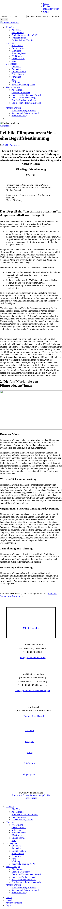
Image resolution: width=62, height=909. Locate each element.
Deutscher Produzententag (23, 877)
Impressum (17, 795)
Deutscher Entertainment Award (26, 874)
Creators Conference (21, 871)
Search (4, 20)
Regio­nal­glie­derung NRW (23, 864)
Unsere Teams (18, 838)
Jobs (14, 840)
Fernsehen (16, 856)
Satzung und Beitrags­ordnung (25, 890)
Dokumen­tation (19, 851)
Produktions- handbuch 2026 (25, 814)
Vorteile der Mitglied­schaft (24, 887)
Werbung (16, 861)
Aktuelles (10, 806)
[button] (31, 628)
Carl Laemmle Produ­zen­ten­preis (26, 882)
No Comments (12, 145)
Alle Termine (18, 812)
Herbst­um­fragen (19, 817)
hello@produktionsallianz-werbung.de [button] (32, 690)
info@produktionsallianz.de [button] (32, 657)
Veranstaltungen (13, 866)
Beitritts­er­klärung (19, 892)
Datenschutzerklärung (33, 795)
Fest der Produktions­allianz (24, 879)
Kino (14, 858)
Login (46, 11)
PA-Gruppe (17, 835)
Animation (16, 848)
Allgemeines (5, 125)
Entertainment (18, 853)
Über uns (10, 822)
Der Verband (11, 843)
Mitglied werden (13, 885)
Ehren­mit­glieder (19, 832)
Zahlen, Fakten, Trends (22, 819)
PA (4, 145)
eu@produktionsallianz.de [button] (33, 716)
